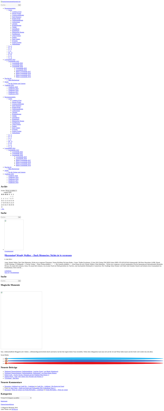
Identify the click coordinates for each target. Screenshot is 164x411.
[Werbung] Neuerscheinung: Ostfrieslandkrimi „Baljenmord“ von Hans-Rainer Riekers (31, 373)
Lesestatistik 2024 (10, 59)
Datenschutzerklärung (7, 404)
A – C (10, 46)
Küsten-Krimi (16, 18)
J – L (9, 51)
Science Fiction (16, 42)
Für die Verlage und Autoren (16, 83)
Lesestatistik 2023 (13, 61)
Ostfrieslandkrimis (17, 20)
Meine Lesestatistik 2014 (23, 77)
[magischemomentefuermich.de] (10, 1)
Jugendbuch (15, 29)
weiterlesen (8, 271)
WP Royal (14, 409)
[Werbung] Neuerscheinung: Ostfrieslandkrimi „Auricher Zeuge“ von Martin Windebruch (31, 371)
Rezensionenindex (10, 8)
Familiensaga (16, 34)
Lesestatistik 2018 (21, 70)
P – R (10, 54)
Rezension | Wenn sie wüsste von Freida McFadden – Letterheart (24, 390)
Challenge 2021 (9, 85)
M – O (10, 53)
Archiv (3, 190)
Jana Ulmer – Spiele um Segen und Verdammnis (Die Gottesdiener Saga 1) (33, 388)
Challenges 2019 (13, 88)
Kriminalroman (16, 25)
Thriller (14, 27)
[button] (6, 359)
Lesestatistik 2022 (17, 63)
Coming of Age (16, 12)
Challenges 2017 (13, 92)
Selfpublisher (16, 44)
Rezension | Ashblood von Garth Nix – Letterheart (20, 386)
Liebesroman (16, 22)
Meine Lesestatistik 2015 (23, 75)
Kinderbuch (15, 30)
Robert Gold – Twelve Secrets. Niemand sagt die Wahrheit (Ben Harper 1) (27, 375)
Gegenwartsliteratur (18, 15)
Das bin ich (8, 78)
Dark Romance (16, 17)
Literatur (14, 24)
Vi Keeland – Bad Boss (12, 378)
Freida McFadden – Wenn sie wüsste (57, 390)
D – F (10, 47)
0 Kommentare (14, 272)
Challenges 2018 (13, 90)
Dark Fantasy (16, 39)
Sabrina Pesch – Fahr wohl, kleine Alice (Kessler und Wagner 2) (24, 376)
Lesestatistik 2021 (17, 65)
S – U (10, 56)
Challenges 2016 (13, 94)
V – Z (10, 58)
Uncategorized (9, 251)
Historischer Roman (18, 32)
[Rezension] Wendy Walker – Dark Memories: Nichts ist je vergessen (38, 255)
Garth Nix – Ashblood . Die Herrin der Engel (50, 386)
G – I (9, 49)
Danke (7, 82)
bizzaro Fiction (16, 13)
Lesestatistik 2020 (17, 66)
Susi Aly (7, 272)
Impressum (4, 401)
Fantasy (14, 37)
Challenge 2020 (13, 87)
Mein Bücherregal (13, 80)
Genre (10, 10)
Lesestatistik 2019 (21, 68)
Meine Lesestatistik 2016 (23, 73)
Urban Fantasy (16, 35)
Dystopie (15, 41)
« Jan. (2, 209)
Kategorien (4, 398)
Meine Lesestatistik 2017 (23, 71)
